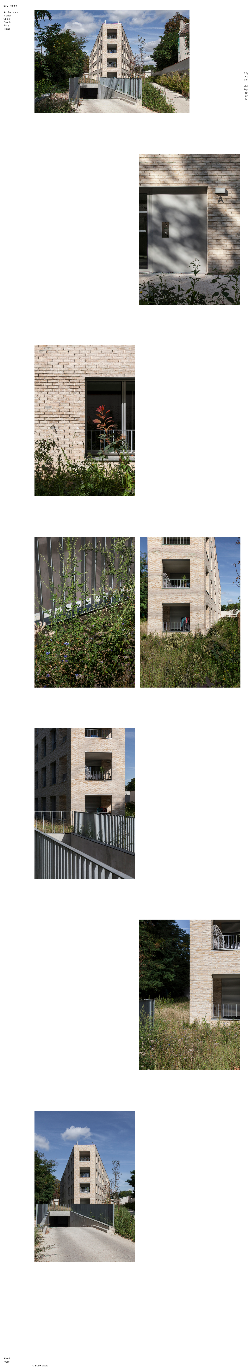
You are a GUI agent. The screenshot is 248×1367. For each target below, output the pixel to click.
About (6, 1358)
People (7, 22)
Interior (7, 15)
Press (6, 1361)
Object (6, 18)
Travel (6, 28)
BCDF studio (10, 5)
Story (6, 25)
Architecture (9, 12)
